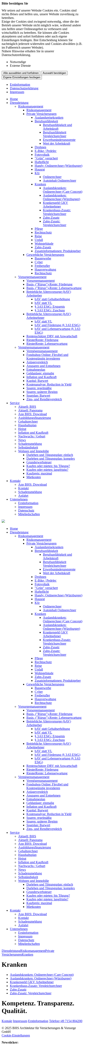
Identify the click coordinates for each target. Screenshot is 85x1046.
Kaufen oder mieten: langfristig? (47, 469)
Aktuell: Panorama (30, 410)
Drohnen (40, 147)
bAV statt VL (43, 303)
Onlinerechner (52, 177)
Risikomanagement (30, 106)
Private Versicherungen (41, 114)
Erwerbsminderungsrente (59, 139)
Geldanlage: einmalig (40, 373)
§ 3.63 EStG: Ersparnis (50, 306)
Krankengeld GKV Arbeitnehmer (55, 204)
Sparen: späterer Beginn (42, 392)
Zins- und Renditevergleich (44, 399)
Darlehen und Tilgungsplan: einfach (49, 455)
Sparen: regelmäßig (39, 388)
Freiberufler (42, 266)
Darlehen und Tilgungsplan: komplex (50, 458)
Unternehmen (19, 499)
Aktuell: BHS (27, 406)
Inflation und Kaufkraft (41, 377)
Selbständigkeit (28, 447)
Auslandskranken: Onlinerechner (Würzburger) (61, 197)
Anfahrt (23, 495)
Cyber (39, 262)
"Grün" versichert (46, 158)
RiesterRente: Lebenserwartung (46, 343)
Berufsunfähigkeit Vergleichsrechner (54, 134)
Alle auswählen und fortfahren (21, 73)
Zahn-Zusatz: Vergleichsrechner (54, 223)
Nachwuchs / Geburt (31, 436)
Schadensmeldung (30, 443)
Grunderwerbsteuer (39, 462)
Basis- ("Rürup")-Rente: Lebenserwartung (53, 288)
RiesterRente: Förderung (42, 340)
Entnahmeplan (35, 369)
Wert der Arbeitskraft (56, 143)
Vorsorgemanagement (32, 277)
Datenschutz (26, 510)
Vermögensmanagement (33, 347)
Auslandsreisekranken (49, 117)
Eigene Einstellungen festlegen (21, 77)
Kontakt (15, 481)
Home (14, 99)
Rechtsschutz (43, 232)
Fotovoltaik (42, 154)
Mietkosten (33, 477)
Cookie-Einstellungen (16, 1035)
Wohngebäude (44, 243)
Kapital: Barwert (37, 380)
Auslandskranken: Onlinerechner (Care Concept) (62, 189)
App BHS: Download (32, 414)
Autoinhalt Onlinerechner (59, 180)
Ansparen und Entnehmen (43, 366)
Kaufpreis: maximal (39, 473)
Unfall (39, 240)
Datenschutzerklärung (24, 88)
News (22, 440)
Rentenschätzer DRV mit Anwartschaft (51, 336)
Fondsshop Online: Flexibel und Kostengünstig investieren (47, 356)
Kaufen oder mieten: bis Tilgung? (48, 466)
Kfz (37, 173)
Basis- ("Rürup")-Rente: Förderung (49, 284)
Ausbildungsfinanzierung (34, 418)
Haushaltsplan (27, 425)
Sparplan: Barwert (38, 395)
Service (15, 403)
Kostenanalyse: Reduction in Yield (48, 384)
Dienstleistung (19, 102)
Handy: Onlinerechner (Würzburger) (58, 165)
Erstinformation (20, 84)
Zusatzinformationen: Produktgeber (58, 251)
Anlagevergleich (37, 362)
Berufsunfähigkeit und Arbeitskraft (57, 126)
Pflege (39, 228)
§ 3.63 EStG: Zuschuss (50, 310)
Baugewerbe (43, 258)
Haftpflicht (42, 162)
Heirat (22, 429)
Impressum (17, 92)
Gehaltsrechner (28, 421)
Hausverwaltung (45, 269)
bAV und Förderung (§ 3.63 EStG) (57, 325)
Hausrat (40, 169)
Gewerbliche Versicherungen (45, 254)
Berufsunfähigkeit (46, 121)
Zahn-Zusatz (51, 217)
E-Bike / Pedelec (46, 151)
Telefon (65, 1021)
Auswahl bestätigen (54, 73)
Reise (38, 236)
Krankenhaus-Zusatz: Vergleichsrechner (57, 212)
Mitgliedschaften (29, 514)
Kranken (40, 184)
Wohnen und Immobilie (33, 451)
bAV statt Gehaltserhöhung (52, 299)
